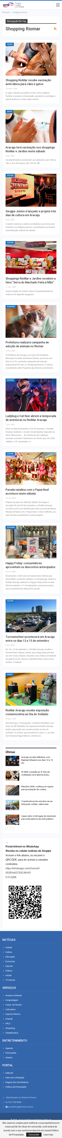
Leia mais (48, 1135)
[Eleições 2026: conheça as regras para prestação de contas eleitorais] (12, 790)
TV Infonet (10, 980)
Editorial (9, 1073)
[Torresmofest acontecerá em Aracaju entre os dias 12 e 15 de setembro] (31, 615)
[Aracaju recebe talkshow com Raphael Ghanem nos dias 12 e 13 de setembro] (12, 761)
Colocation (11, 1009)
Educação (10, 957)
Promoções (11, 1053)
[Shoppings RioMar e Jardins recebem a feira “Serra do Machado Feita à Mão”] (31, 257)
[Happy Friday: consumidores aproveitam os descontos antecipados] (31, 542)
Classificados (12, 1033)
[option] (31, 791)
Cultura (10, 175)
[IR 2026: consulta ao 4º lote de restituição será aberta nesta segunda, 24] (12, 776)
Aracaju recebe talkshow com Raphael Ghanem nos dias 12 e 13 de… (37, 760)
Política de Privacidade (16, 1087)
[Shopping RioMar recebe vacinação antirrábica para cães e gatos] (31, 59)
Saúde (9, 111)
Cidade (9, 44)
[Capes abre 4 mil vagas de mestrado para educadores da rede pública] (12, 820)
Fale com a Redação (15, 1077)
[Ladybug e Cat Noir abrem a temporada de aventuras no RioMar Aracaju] (31, 395)
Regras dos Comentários (17, 1082)
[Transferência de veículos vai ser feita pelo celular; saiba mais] (12, 805)
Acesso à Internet (14, 995)
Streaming (10, 1028)
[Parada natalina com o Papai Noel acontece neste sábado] (31, 468)
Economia (11, 306)
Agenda (9, 1048)
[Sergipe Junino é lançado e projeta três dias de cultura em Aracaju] (31, 190)
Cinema (9, 1057)
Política (9, 971)
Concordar (34, 1134)
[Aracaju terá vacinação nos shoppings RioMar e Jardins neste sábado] (31, 126)
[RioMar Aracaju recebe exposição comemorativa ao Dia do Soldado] (31, 689)
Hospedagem (12, 1000)
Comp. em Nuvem (14, 1005)
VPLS (8, 1023)
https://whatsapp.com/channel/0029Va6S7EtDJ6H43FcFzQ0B (23, 872)
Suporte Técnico (13, 1014)
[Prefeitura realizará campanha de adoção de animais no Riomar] (31, 321)
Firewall (9, 1019)
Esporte (9, 966)
